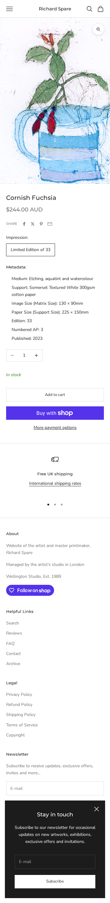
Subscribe (55, 881)
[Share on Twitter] (32, 223)
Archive (13, 664)
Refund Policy (19, 704)
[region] (55, 475)
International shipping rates (55, 483)
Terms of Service (22, 725)
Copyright (15, 735)
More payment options (55, 427)
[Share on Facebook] (24, 223)
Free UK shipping (55, 473)
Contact (13, 654)
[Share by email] (49, 223)
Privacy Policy (19, 694)
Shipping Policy (20, 715)
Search (12, 623)
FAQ (10, 643)
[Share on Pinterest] (41, 223)
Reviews (14, 633)
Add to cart (55, 395)
